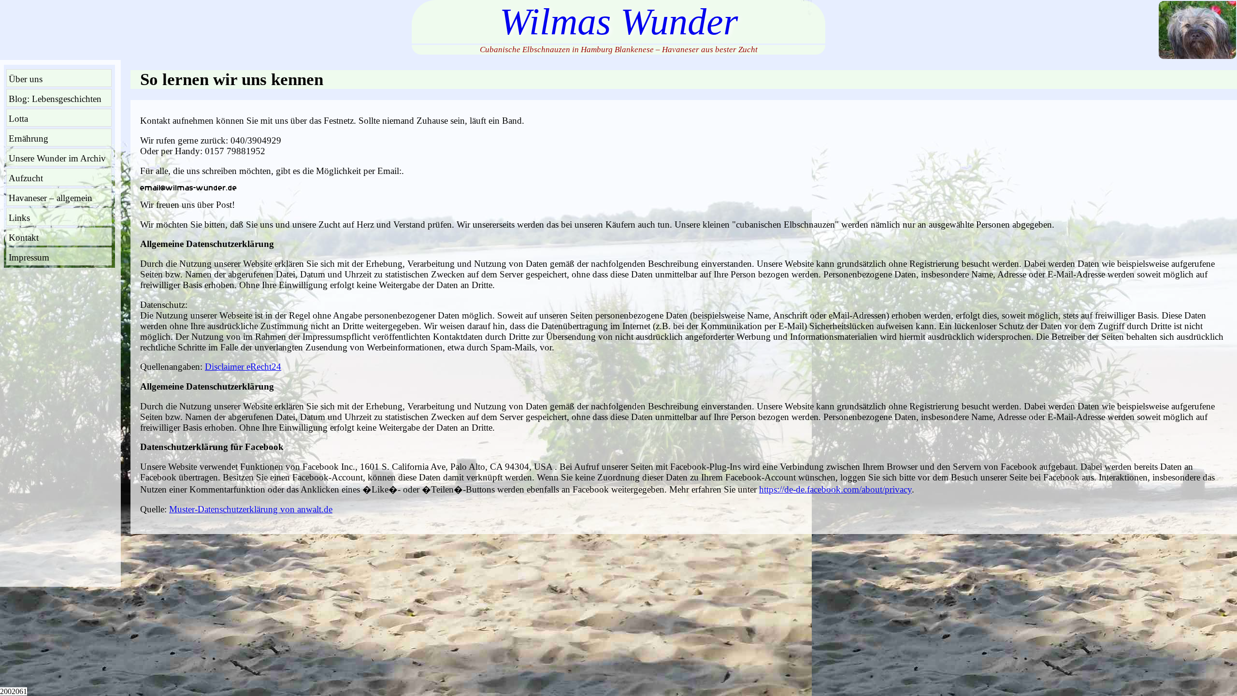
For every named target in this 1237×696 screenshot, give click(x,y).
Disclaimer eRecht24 (243, 367)
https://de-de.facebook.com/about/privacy (835, 489)
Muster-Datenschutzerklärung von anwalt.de (250, 509)
